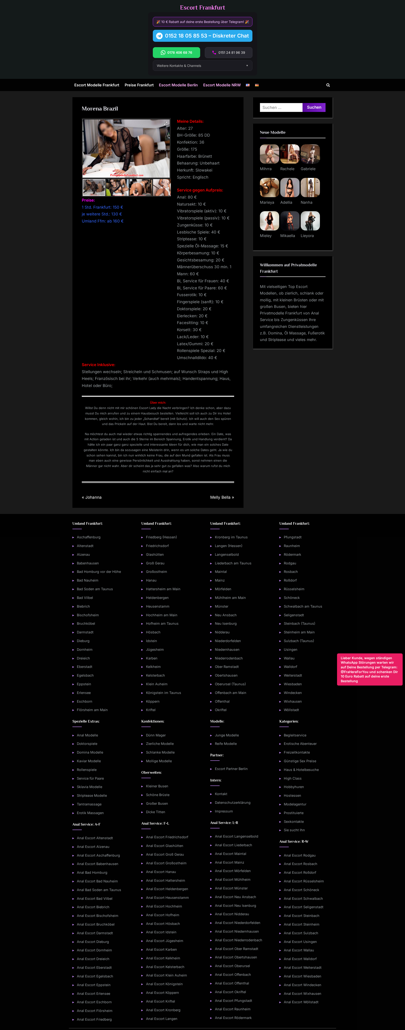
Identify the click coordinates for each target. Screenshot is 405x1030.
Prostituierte (294, 813)
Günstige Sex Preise (300, 761)
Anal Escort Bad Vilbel (94, 898)
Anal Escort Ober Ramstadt (236, 949)
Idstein (151, 641)
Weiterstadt (293, 675)
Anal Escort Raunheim (233, 1009)
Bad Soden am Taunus (95, 589)
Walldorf (290, 667)
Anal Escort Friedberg (94, 1019)
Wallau (289, 658)
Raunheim (292, 546)
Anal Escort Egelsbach (95, 976)
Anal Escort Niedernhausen (237, 931)
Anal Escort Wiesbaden (302, 976)
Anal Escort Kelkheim (163, 958)
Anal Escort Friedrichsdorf (167, 837)
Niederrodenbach (229, 658)
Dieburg (83, 641)
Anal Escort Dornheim (94, 950)
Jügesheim (155, 649)
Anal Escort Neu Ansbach (235, 897)
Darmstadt (85, 632)
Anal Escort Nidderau (232, 914)
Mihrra (266, 168)
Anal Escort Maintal (230, 854)
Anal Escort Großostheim (166, 863)
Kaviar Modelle (89, 761)
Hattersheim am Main (163, 589)
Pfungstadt (293, 537)
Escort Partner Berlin (231, 769)
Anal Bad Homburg (92, 872)
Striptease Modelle (92, 795)
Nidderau (222, 632)
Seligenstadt (294, 615)
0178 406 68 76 (179, 52)
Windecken (293, 693)
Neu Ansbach (226, 615)
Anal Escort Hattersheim (165, 880)
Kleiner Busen (157, 786)
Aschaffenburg (89, 537)
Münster (221, 606)
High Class (293, 778)
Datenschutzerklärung (233, 802)
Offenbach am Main (230, 693)
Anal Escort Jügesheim (164, 941)
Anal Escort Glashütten (164, 846)
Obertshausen (226, 675)
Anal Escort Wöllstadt (301, 1002)
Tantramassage (89, 804)
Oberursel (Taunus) (230, 684)
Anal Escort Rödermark (233, 1018)
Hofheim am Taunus (162, 623)
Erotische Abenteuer (300, 744)
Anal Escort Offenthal (232, 983)
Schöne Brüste (157, 795)
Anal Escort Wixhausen (302, 994)
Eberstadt (84, 667)
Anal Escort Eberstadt (94, 967)
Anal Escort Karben (161, 949)
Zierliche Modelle (160, 744)
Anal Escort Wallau (299, 950)
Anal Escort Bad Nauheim (97, 881)
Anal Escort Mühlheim (233, 879)
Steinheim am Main (299, 632)
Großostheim (156, 572)
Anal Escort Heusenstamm (167, 898)
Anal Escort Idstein (161, 932)
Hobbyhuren (294, 787)
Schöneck (292, 598)
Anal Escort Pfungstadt (233, 1001)
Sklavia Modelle (89, 787)
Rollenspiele (87, 770)
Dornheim (85, 649)
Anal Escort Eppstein (94, 985)
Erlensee (84, 693)
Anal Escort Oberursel (232, 966)
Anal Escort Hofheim (162, 915)
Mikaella (287, 235)
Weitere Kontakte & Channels (179, 66)
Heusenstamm (157, 606)
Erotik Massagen (90, 813)
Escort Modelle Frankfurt (96, 85)
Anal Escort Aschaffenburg (98, 855)
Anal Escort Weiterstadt (303, 967)
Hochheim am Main (161, 615)
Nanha (306, 202)
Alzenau (83, 554)
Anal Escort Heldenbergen (167, 889)
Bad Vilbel (85, 598)
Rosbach (291, 572)
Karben (152, 658)
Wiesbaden (293, 684)
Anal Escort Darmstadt (95, 933)
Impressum (224, 811)
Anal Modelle (87, 735)
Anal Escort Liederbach (233, 845)
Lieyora (307, 235)
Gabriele (308, 168)
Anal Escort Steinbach (301, 916)
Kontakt (221, 794)
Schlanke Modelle (160, 752)
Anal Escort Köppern (162, 993)
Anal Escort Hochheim (164, 906)
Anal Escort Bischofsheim (97, 916)
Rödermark (292, 554)
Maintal (221, 572)
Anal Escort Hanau (161, 872)
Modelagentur (295, 804)
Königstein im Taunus (163, 693)
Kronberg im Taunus (231, 537)
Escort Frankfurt (202, 7)
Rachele (287, 168)
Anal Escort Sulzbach (301, 933)
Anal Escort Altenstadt (95, 838)
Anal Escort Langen (161, 1019)
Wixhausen (293, 701)
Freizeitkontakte (297, 752)
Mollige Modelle (159, 761)
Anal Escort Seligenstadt (303, 907)
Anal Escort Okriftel (230, 992)
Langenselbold (227, 554)
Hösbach (153, 632)
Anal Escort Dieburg (93, 942)
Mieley (266, 235)
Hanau (151, 580)
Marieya (267, 202)
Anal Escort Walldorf (300, 959)
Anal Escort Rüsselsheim (304, 881)
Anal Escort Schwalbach (303, 898)
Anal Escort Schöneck (301, 890)
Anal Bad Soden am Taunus (99, 890)
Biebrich (83, 606)
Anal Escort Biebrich (93, 907)
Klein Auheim (157, 684)
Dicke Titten (155, 812)
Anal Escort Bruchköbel (96, 924)
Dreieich (83, 658)
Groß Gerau (155, 563)
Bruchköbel (86, 623)
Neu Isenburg (226, 623)
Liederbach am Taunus (233, 563)
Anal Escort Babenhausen (97, 864)
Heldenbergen (157, 598)
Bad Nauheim (87, 580)
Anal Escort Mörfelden (233, 871)
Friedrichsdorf (157, 546)
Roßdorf (290, 580)
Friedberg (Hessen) (161, 537)
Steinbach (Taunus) (299, 623)
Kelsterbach (155, 675)
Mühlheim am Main (230, 598)
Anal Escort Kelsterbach (165, 967)
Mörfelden (223, 589)
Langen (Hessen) (228, 546)
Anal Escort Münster (231, 888)
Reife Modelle (226, 744)
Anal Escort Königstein (164, 984)
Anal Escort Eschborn (94, 1002)
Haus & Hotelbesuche (301, 770)
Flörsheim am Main (92, 710)
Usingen (290, 649)
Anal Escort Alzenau (93, 847)
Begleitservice (295, 735)
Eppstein (84, 684)
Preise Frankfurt (139, 85)
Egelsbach (85, 675)
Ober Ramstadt (227, 667)
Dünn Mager (156, 735)
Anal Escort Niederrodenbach (238, 940)
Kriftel (151, 710)
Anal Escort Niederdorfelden (237, 923)
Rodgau (290, 563)
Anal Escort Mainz (229, 862)
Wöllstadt (291, 710)
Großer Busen (157, 803)
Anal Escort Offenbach (233, 974)
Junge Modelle (227, 735)
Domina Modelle (90, 752)
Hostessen (292, 795)
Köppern (153, 701)
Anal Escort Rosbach (300, 864)
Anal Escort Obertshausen (236, 957)
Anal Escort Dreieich (93, 959)
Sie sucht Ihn (294, 830)
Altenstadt (85, 546)
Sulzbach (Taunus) (299, 641)
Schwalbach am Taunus (303, 606)
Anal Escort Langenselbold (236, 836)
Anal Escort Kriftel (160, 1001)
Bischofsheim (88, 615)
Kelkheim (153, 667)
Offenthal (222, 701)
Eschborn (84, 701)
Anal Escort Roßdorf (300, 872)
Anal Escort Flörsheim (94, 1011)
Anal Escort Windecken (302, 985)
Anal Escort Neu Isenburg (235, 905)
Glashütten (155, 554)
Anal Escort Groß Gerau (165, 854)
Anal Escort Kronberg (163, 1010)
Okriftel (221, 710)
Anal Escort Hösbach (163, 924)
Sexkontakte (294, 821)
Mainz (220, 580)
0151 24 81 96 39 (231, 52)
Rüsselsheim (294, 589)
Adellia (286, 202)
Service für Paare (90, 778)
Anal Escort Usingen (300, 942)
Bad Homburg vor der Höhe (99, 572)
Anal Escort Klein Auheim (166, 975)
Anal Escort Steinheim (301, 924)
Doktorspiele (87, 744)
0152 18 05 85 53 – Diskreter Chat (207, 36)
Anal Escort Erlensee (93, 994)
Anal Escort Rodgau (300, 855)
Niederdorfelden (228, 641)
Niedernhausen (227, 649)
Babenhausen (88, 563)
